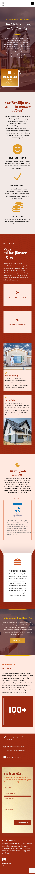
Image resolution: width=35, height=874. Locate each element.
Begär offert (17, 640)
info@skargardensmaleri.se (15, 746)
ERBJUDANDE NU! (10, 78)
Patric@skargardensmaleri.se (16, 750)
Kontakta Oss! (18, 74)
